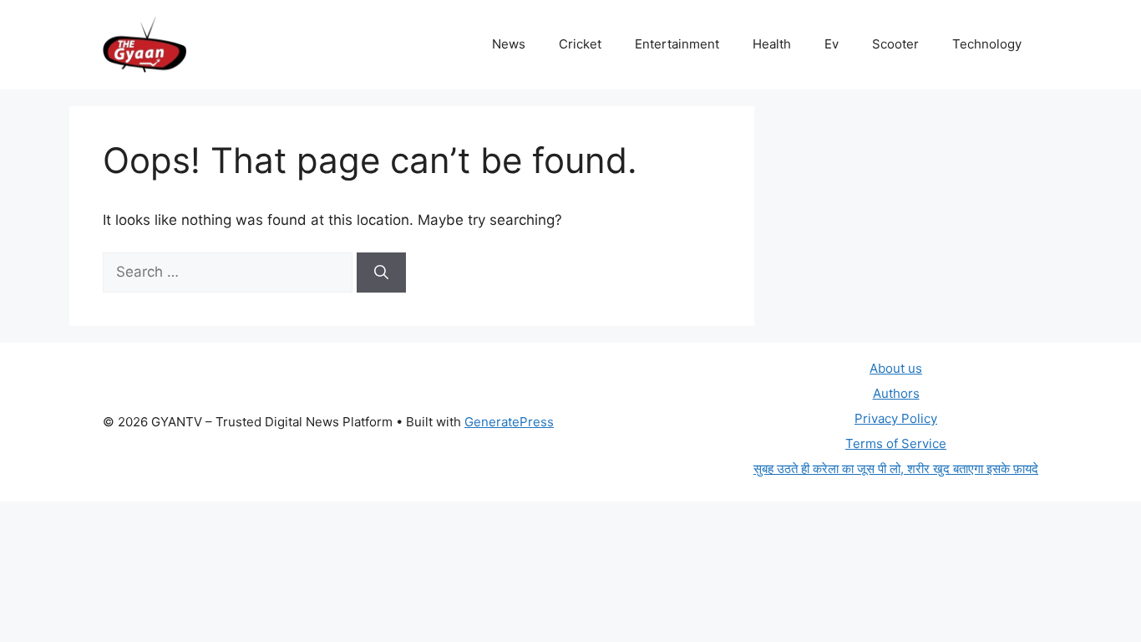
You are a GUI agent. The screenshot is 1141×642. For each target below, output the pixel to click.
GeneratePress (509, 422)
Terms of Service (895, 443)
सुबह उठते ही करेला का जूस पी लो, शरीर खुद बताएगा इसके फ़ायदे (895, 468)
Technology (987, 44)
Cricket (580, 44)
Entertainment (677, 44)
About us (896, 368)
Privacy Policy (895, 418)
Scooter (895, 44)
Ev (831, 44)
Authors (896, 393)
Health (772, 44)
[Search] (381, 272)
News (508, 44)
